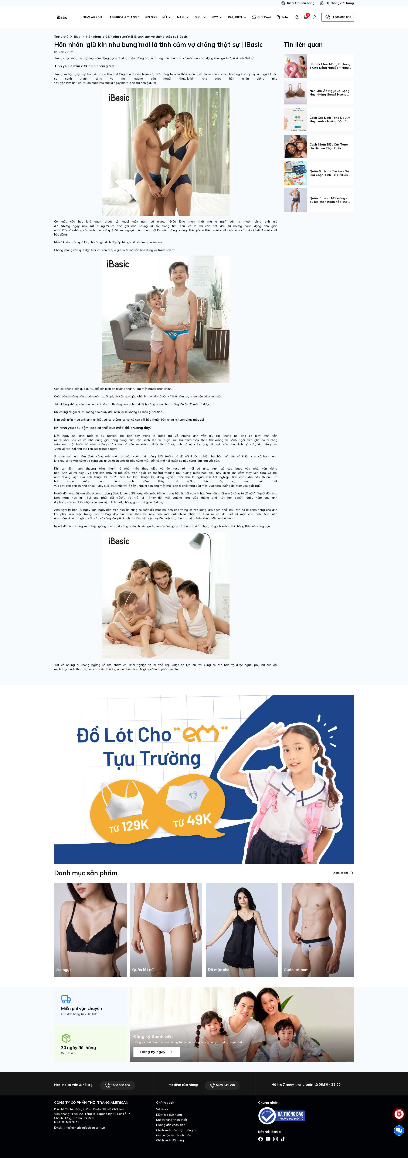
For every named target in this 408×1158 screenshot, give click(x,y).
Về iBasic (162, 1109)
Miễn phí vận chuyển (81, 1008)
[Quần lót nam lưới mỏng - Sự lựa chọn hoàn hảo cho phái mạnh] (295, 199)
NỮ (164, 17)
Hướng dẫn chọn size (170, 1125)
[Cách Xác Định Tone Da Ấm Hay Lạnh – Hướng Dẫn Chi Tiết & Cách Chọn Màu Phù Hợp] (295, 119)
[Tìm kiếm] (296, 17)
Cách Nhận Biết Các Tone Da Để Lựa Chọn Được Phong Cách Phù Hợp (329, 146)
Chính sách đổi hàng (170, 1140)
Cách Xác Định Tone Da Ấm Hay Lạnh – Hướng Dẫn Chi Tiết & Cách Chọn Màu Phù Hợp (330, 119)
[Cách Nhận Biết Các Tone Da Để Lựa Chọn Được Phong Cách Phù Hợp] (295, 146)
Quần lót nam (296, 969)
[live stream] (399, 1116)
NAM (180, 17)
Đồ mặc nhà (219, 969)
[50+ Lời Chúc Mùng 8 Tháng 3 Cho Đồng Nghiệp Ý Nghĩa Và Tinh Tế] (295, 65)
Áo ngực (63, 969)
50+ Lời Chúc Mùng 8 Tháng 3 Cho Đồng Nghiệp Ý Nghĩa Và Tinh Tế (330, 66)
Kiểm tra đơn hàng (300, 3)
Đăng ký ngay (153, 1051)
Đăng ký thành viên (153, 1036)
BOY (215, 17)
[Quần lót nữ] (166, 929)
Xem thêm (340, 872)
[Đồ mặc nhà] (242, 929)
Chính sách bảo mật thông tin (176, 1130)
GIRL (197, 17)
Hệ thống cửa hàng (340, 3)
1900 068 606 (120, 1085)
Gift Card (264, 17)
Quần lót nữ (143, 969)
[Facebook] (260, 1139)
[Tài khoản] (314, 17)
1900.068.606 (342, 17)
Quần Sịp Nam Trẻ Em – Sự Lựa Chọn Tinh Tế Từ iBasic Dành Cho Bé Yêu (330, 173)
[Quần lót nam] (318, 929)
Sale (284, 17)
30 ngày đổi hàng (78, 1047)
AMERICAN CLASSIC (124, 17)
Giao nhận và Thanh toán (173, 1135)
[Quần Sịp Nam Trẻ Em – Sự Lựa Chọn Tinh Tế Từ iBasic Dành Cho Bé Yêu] (295, 173)
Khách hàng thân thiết (171, 1120)
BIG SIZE (151, 17)
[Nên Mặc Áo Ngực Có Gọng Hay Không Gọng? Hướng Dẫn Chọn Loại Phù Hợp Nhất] (295, 92)
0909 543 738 (225, 1085)
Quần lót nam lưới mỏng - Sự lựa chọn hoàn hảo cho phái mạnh (329, 200)
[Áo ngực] (90, 929)
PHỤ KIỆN (235, 17)
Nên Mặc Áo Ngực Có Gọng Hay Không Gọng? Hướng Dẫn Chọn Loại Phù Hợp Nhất (329, 92)
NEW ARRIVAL (93, 17)
